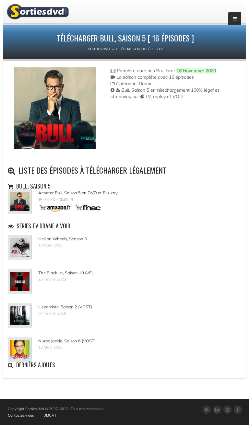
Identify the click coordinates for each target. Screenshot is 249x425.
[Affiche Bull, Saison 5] (55, 108)
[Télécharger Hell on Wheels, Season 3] (20, 247)
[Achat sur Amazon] (55, 207)
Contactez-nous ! (22, 415)
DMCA (48, 415)
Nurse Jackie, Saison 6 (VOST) (67, 340)
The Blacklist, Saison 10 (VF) (65, 272)
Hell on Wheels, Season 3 (62, 238)
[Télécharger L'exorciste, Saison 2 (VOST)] (20, 315)
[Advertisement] (148, 125)
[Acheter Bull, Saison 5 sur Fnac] (87, 207)
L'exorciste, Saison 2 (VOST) (65, 306)
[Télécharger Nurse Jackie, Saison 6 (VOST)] (20, 349)
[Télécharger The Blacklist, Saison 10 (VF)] (20, 281)
